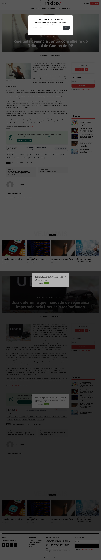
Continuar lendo (50, 32)
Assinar (66, 27)
